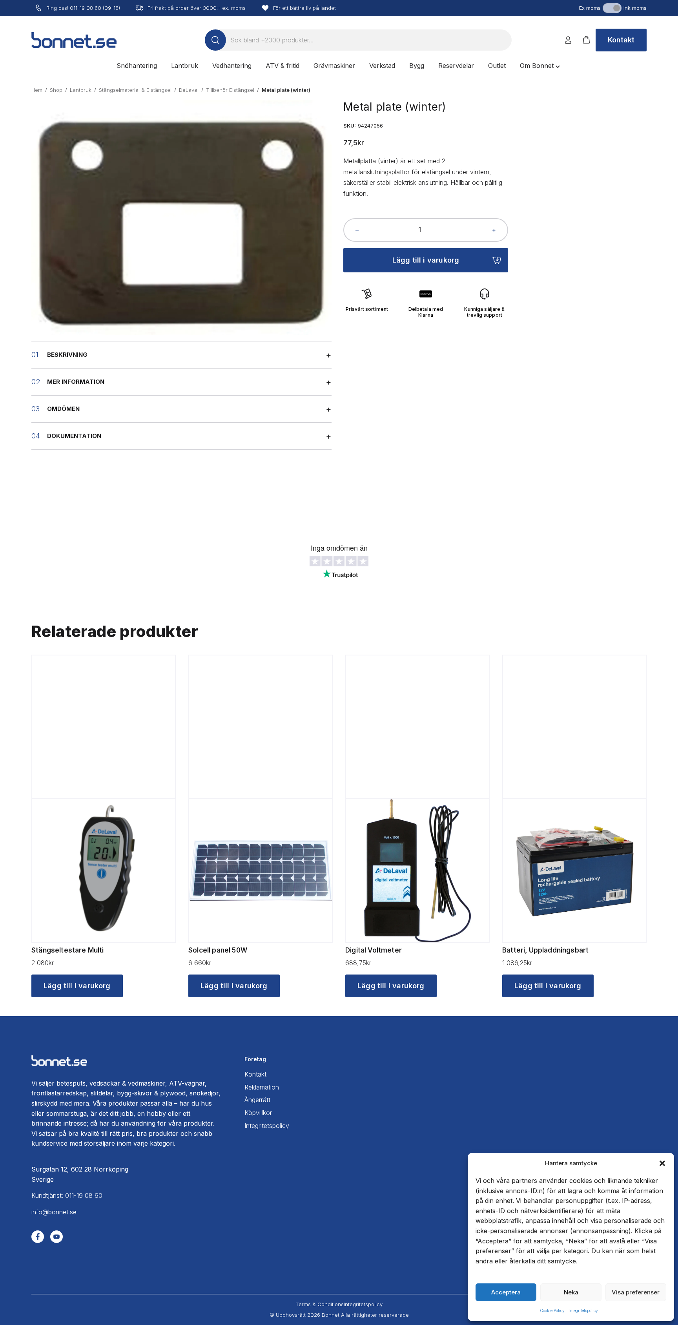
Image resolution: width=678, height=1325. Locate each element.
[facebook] (37, 1236)
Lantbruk (80, 90)
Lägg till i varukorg (425, 260)
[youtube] (56, 1236)
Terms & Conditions (319, 1304)
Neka (571, 1292)
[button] (662, 1163)
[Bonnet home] (74, 40)
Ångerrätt (257, 1100)
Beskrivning (67, 354)
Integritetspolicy (583, 1310)
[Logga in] (568, 40)
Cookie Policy (552, 1310)
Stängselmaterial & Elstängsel (135, 90)
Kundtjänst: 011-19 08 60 (66, 1195)
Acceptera (506, 1292)
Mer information (75, 381)
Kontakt (621, 40)
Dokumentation (74, 436)
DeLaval (189, 90)
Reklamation (261, 1087)
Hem (36, 90)
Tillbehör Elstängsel (230, 90)
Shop (56, 90)
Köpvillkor (258, 1113)
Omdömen (63, 408)
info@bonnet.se (54, 1212)
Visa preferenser (636, 1292)
